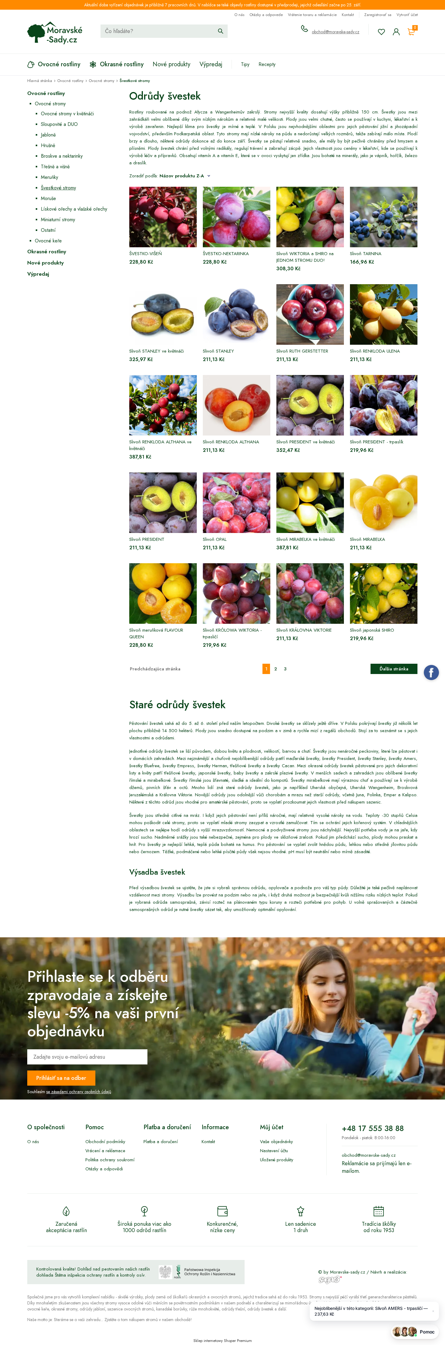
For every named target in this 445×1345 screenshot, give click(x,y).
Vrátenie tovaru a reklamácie (312, 15)
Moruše (48, 198)
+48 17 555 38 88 (373, 1128)
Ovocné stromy (50, 103)
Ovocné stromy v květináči (67, 113)
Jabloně (48, 134)
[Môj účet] (396, 31)
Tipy (245, 64)
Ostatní (48, 230)
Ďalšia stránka (394, 669)
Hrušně (48, 145)
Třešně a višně (55, 166)
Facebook (431, 672)
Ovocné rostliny (46, 93)
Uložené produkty (276, 1159)
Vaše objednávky (276, 1141)
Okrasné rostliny (46, 251)
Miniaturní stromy (58, 219)
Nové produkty (45, 262)
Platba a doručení (160, 1141)
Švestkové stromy (58, 187)
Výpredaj (38, 274)
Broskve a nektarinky (62, 156)
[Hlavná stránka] (54, 32)
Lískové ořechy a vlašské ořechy (74, 209)
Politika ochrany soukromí (109, 1159)
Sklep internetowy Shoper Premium (222, 1340)
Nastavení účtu (274, 1150)
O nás (239, 15)
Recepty (267, 64)
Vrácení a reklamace (105, 1150)
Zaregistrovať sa (377, 15)
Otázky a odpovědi (104, 1169)
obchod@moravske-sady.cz (335, 32)
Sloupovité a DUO (59, 124)
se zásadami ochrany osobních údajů (78, 1092)
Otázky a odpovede (266, 15)
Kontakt (348, 15)
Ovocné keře (48, 240)
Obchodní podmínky (105, 1141)
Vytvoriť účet (407, 15)
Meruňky (49, 177)
